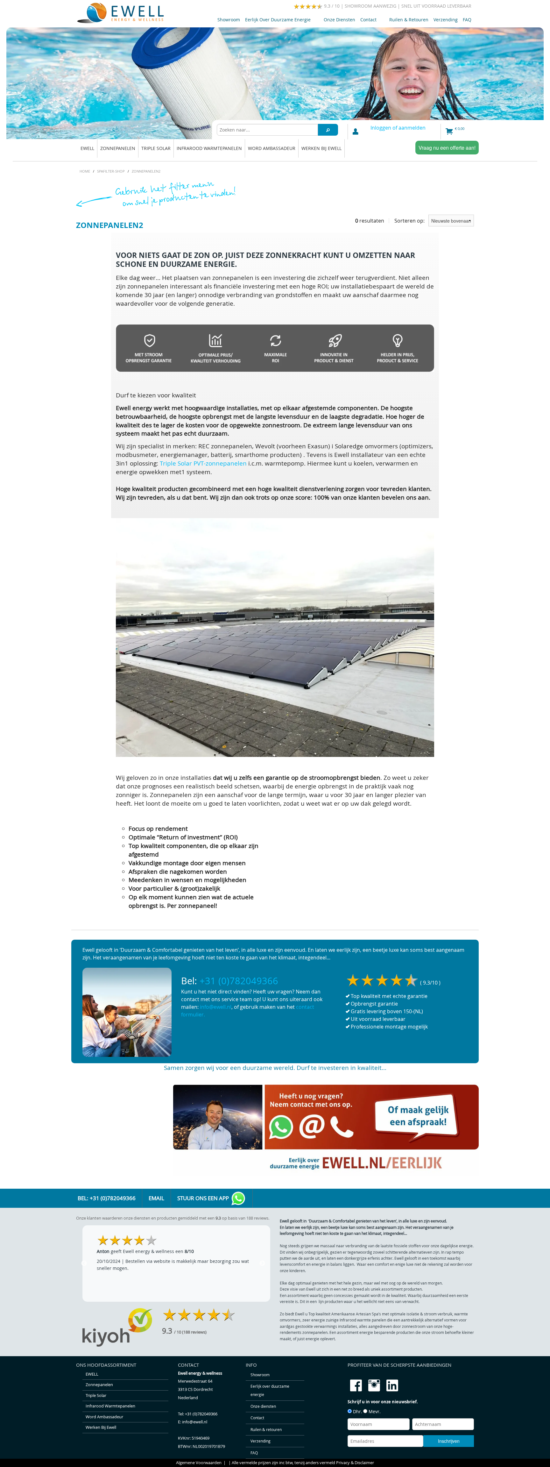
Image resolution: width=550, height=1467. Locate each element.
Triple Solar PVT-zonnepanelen (203, 463)
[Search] (328, 130)
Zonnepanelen (117, 148)
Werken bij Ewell (321, 148)
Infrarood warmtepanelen (209, 148)
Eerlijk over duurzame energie (277, 21)
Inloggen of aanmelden (398, 127)
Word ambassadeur (271, 148)
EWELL (87, 148)
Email (156, 1198)
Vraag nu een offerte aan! (447, 147)
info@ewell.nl (215, 1006)
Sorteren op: (410, 220)
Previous (84, 1263)
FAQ (467, 20)
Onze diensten (339, 20)
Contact (367, 21)
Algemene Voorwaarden (199, 1462)
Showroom (228, 20)
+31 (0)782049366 (239, 981)
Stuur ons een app (203, 1198)
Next (262, 1263)
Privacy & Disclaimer (355, 1462)
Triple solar (156, 148)
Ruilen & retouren (408, 20)
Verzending (446, 20)
